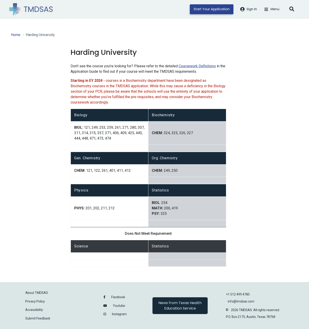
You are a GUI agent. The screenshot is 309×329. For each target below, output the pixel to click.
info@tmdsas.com (241, 301)
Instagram (119, 314)
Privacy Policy (35, 301)
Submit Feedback (37, 318)
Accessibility (34, 310)
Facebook (118, 297)
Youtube (119, 305)
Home (15, 35)
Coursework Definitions (197, 66)
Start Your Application (212, 9)
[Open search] (292, 9)
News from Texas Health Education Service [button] (180, 305)
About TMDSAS (36, 293)
